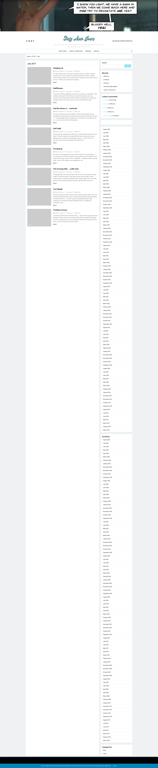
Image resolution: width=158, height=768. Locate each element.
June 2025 (106, 177)
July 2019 (105, 413)
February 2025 (107, 191)
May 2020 (105, 378)
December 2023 (107, 232)
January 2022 (106, 310)
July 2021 (105, 331)
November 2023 (107, 235)
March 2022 (106, 303)
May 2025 (105, 180)
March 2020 (106, 385)
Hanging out (58, 68)
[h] (31, 41)
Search (104, 63)
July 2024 (105, 211)
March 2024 (106, 225)
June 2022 (106, 293)
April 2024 (106, 221)
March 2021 (106, 344)
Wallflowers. (58, 88)
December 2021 (107, 314)
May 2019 (105, 419)
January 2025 (106, 194)
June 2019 (106, 416)
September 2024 (107, 208)
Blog (30, 83)
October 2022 (107, 279)
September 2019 (107, 406)
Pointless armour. (60, 210)
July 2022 (105, 290)
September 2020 (107, 365)
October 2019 (107, 402)
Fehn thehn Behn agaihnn (110, 86)
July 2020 (105, 372)
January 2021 (106, 351)
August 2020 (106, 368)
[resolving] (27, 41)
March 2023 (106, 262)
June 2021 (106, 334)
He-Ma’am (106, 79)
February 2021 (107, 348)
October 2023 (107, 238)
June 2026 (106, 136)
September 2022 (107, 283)
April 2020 (106, 382)
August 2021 (106, 327)
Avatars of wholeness (110, 90)
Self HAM (57, 129)
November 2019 (107, 399)
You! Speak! (58, 189)
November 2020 (107, 358)
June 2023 (106, 252)
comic (105, 753)
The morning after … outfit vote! (66, 169)
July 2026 (105, 132)
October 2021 (107, 320)
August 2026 (106, 129)
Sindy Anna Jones (59, 71)
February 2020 (107, 389)
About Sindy (63, 51)
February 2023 (107, 266)
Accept (114, 765)
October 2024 (107, 204)
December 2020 (107, 355)
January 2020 (106, 392)
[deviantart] (33, 41)
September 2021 (107, 324)
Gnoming (106, 83)
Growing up (57, 149)
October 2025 (107, 163)
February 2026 (107, 150)
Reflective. (106, 76)
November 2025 (107, 160)
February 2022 (107, 307)
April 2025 (106, 184)
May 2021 (105, 337)
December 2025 (107, 156)
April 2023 (106, 259)
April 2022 (106, 300)
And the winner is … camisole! (65, 108)
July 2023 (105, 249)
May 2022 (105, 296)
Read (54, 82)
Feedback (88, 51)
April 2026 (106, 143)
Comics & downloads (76, 51)
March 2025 (106, 187)
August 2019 (106, 409)
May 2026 (105, 139)
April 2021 (106, 341)
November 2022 (107, 276)
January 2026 (106, 153)
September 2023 (107, 242)
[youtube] (29, 41)
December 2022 (107, 273)
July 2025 (105, 173)
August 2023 (106, 245)
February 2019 (107, 426)
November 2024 (107, 201)
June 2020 (106, 375)
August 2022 (106, 286)
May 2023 (105, 255)
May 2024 (105, 218)
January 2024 (106, 228)
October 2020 (107, 361)
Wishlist (96, 51)
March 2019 (106, 423)
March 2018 (106, 430)
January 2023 (106, 269)
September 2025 (107, 167)
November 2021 (107, 317)
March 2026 (106, 146)
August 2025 (106, 170)
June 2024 (106, 214)
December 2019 (107, 396)
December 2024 (107, 197)
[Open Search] (131, 51)
